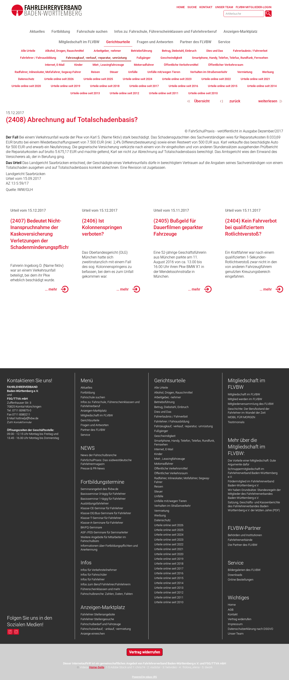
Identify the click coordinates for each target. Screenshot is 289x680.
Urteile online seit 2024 (168, 534)
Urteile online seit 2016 (168, 573)
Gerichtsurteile (90, 420)
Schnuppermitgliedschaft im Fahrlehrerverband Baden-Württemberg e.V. (252, 472)
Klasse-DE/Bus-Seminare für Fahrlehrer (106, 513)
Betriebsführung (164, 402)
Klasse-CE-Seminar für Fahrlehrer (102, 508)
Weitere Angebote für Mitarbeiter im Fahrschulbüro (103, 539)
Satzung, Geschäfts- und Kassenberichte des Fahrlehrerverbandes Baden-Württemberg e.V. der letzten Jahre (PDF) (254, 506)
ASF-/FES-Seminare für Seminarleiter (104, 532)
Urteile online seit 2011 (168, 597)
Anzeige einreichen (93, 633)
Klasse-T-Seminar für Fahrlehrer (101, 518)
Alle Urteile (161, 387)
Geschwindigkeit (164, 436)
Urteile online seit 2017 (168, 568)
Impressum (235, 624)
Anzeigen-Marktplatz (94, 410)
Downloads (235, 575)
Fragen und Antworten (95, 425)
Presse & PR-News (93, 468)
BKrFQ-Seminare (91, 527)
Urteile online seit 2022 (168, 544)
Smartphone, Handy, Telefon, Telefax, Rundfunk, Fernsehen (184, 442)
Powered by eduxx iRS (144, 676)
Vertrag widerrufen (239, 619)
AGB (230, 609)
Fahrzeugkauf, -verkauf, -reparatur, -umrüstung (183, 426)
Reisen (158, 486)
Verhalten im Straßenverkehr (172, 505)
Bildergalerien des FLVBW (244, 570)
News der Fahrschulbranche (99, 455)
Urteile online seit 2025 (168, 530)
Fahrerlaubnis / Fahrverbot (171, 416)
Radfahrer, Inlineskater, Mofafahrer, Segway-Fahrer (182, 480)
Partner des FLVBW (93, 429)
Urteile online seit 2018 (168, 563)
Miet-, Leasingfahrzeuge (169, 458)
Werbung (160, 515)
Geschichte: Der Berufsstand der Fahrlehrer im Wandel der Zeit (248, 410)
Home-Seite (96, 667)
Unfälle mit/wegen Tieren (170, 501)
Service (85, 434)
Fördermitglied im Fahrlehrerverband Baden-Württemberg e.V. (251, 483)
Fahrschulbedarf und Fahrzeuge (101, 624)
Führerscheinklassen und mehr (100, 589)
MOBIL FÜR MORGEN (241, 417)
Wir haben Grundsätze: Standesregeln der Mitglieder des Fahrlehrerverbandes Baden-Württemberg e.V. (254, 493)
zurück (234, 101)
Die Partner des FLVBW (242, 544)
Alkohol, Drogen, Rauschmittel (173, 392)
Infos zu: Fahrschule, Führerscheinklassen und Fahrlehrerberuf (110, 404)
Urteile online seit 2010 (168, 602)
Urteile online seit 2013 (168, 587)
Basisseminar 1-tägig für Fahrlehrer (103, 498)
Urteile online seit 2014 (168, 583)
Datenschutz (162, 520)
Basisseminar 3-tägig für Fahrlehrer (103, 493)
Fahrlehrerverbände (240, 540)
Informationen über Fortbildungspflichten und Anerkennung (109, 547)
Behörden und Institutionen (245, 535)
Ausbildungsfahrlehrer (95, 503)
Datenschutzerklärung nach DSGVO (250, 629)
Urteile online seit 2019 (168, 558)
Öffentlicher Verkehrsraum (171, 473)
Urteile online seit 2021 (168, 549)
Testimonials (236, 422)
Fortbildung (88, 392)
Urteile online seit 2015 (168, 578)
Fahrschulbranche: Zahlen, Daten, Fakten (107, 594)
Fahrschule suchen (93, 397)
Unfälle (158, 496)
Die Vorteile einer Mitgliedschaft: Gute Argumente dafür (252, 462)
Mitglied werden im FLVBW (245, 399)
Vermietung (161, 510)
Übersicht (202, 101)
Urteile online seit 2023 (168, 539)
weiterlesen (267, 101)
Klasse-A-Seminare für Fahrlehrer (102, 522)
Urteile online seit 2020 (168, 554)
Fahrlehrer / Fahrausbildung (171, 421)
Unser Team (236, 633)
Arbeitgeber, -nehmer (167, 397)
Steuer (158, 491)
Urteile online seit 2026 (168, 525)
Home (232, 604)
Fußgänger (161, 431)
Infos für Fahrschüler (94, 574)
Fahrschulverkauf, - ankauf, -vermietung (106, 629)
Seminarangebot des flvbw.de (99, 489)
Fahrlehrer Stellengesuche (97, 619)
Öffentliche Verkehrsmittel (171, 468)
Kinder (158, 454)
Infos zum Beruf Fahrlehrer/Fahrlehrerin (106, 584)
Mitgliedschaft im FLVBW (97, 415)
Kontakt (233, 614)
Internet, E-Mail (163, 449)
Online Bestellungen (240, 579)
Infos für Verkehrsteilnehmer (99, 570)
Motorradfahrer (163, 463)
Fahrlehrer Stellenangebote (98, 614)
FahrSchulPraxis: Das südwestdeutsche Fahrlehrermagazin (106, 462)
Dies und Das (162, 411)
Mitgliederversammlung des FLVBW (251, 404)
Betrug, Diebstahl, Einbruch (171, 407)
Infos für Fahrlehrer (93, 579)
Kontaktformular (23, 422)
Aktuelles (86, 387)
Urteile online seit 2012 (168, 592)
